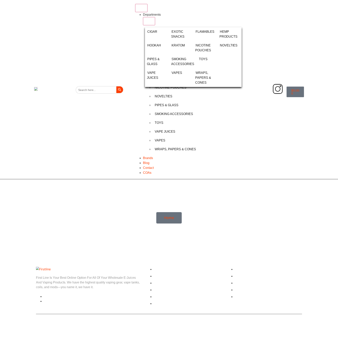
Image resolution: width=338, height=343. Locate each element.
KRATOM (178, 45)
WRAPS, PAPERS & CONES (203, 77)
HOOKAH (154, 45)
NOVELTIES (228, 45)
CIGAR (152, 31)
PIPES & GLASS (166, 105)
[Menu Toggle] (141, 8)
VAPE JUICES (165, 131)
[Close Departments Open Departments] (149, 21)
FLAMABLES (205, 31)
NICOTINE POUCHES (170, 87)
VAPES (177, 72)
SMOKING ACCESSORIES (174, 114)
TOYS (203, 59)
